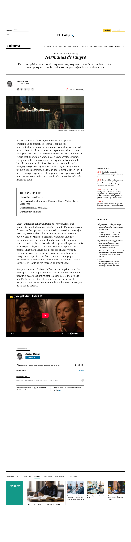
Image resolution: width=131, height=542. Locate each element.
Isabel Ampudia (29, 380)
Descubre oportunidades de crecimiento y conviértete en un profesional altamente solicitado (75, 498)
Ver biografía (30, 357)
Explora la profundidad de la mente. (95, 496)
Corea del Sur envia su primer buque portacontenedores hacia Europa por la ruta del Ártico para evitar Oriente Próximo (110, 183)
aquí (59, 390)
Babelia (111, 46)
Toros (105, 46)
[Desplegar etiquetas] (82, 380)
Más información (21, 390)
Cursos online (47, 477)
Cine (44, 46)
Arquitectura (84, 46)
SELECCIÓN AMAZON (24, 477)
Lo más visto (102, 219)
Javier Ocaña (22, 82)
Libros (60, 46)
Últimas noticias (119, 46)
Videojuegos (98, 46)
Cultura (13, 46)
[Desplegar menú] (8, 35)
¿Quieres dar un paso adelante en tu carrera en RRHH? (115, 497)
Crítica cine (19, 380)
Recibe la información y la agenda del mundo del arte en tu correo (39, 365)
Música (49, 46)
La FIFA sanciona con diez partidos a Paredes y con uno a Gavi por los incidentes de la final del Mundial (110, 234)
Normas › (81, 370)
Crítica (45, 380)
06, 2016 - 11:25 (22, 84)
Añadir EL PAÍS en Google (76, 89)
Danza (70, 46)
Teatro (55, 46)
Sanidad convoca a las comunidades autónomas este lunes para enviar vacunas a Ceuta (110, 174)
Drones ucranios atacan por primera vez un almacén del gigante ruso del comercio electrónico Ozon (110, 204)
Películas (39, 380)
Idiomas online (59, 477)
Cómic (91, 46)
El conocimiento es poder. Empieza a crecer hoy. (43, 504)
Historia (75, 46)
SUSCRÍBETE (107, 30)
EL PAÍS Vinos (72, 477)
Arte (65, 46)
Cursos (37, 477)
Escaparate (10, 477)
